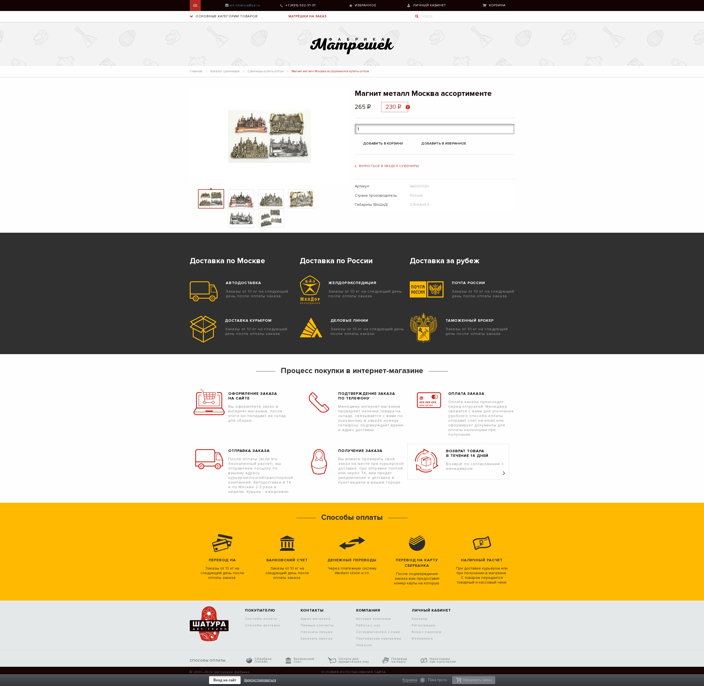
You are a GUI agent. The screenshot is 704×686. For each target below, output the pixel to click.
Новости (364, 645)
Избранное (365, 5)
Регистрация (423, 625)
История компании (373, 619)
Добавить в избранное (443, 143)
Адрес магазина (316, 619)
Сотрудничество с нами (378, 632)
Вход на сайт (224, 680)
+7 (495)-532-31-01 (300, 5)
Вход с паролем (426, 632)
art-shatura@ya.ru (245, 5)
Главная (196, 71)
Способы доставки (262, 625)
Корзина (497, 5)
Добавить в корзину (383, 143)
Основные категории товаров (226, 16)
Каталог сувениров (225, 71)
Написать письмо (317, 632)
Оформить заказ (477, 680)
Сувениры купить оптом (266, 71)
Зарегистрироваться (260, 680)
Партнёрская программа (378, 639)
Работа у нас (368, 625)
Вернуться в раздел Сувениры (389, 166)
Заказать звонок (316, 639)
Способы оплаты (261, 619)
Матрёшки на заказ (307, 16)
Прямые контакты (317, 625)
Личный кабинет (429, 5)
